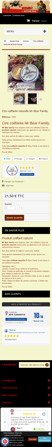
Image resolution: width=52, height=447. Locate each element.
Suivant (40, 99)
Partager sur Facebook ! (14, 182)
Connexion (7, 15)
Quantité (8, 204)
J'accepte (32, 439)
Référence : (6, 117)
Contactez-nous (18, 15)
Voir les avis (27, 174)
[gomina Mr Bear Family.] (32, 99)
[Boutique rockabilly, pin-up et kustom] (26, 6)
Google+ (31, 159)
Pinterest (44, 159)
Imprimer (10, 186)
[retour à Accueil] (4, 41)
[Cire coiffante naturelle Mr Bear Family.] (19, 99)
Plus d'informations (44, 439)
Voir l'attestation (16, 319)
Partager (18, 159)
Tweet (7, 159)
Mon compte (9, 395)
